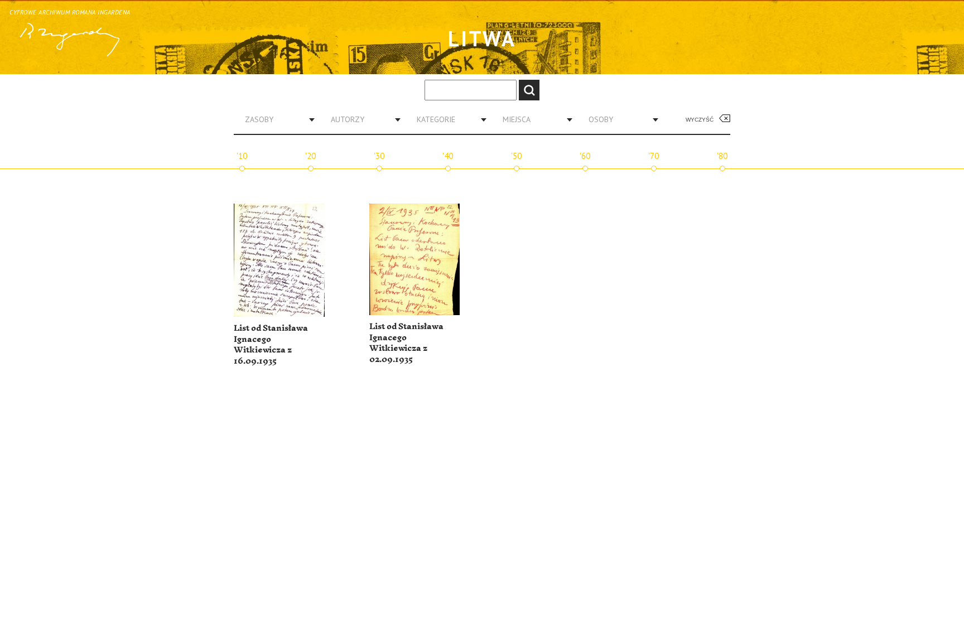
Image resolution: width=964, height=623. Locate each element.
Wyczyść (700, 120)
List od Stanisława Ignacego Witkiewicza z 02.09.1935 (406, 343)
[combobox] (275, 119)
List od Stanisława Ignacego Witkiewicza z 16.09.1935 (271, 344)
